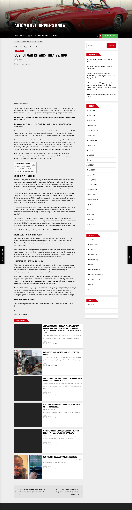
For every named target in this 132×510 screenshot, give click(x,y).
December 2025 (92, 125)
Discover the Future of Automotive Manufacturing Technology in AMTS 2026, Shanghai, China (100, 76)
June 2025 (90, 155)
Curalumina (90, 305)
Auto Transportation (93, 269)
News (88, 289)
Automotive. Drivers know (39, 25)
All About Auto (91, 240)
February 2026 (91, 115)
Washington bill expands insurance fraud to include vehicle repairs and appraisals (61, 431)
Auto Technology (92, 260)
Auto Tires (89, 265)
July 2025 (89, 150)
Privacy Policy (43, 36)
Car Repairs (19, 50)
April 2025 (90, 165)
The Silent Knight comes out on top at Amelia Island (99, 68)
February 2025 (91, 175)
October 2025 (91, 135)
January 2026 (91, 120)
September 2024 (92, 200)
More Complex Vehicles (23, 166)
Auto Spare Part (91, 255)
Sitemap (54, 36)
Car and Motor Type (93, 279)
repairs (25, 314)
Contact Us (32, 36)
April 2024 (90, 219)
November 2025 (92, 130)
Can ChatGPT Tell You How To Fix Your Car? (60, 456)
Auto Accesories (92, 245)
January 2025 (91, 180)
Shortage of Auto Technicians (25, 171)
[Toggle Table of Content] (33, 164)
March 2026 (90, 110)
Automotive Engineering (94, 274)
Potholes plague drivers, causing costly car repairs (61, 353)
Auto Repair (90, 250)
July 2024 (89, 210)
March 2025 (90, 170)
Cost (21, 314)
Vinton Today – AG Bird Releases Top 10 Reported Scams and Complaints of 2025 (62, 379)
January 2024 (91, 224)
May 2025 (89, 160)
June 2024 (90, 214)
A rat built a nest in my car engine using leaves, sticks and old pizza (62, 405)
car (19, 314)
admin (20, 59)
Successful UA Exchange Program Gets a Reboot (100, 60)
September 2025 (92, 140)
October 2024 (91, 195)
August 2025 (90, 145)
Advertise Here (20, 36)
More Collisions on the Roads (25, 169)
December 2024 (92, 185)
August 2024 (90, 205)
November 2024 (92, 190)
